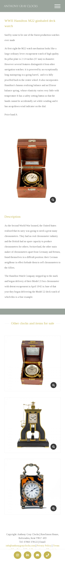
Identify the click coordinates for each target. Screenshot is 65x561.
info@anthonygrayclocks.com (20, 545)
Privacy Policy (44, 545)
